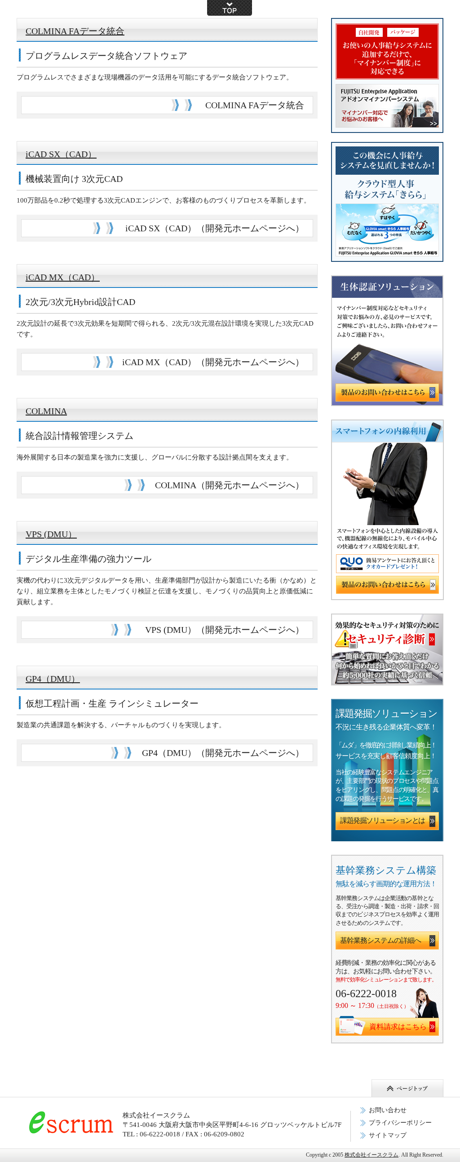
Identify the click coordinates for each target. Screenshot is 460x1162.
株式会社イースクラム (371, 1155)
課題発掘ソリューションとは (382, 820)
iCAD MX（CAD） (63, 277)
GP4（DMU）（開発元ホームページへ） (223, 753)
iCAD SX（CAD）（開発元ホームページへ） (214, 228)
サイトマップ (388, 1135)
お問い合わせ (388, 1110)
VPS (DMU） (51, 534)
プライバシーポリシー (400, 1122)
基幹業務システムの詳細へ (380, 940)
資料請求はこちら (398, 1026)
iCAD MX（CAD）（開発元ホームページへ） (213, 362)
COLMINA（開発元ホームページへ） (229, 485)
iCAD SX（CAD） (61, 154)
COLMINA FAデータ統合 (75, 31)
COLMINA (46, 411)
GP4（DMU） (53, 679)
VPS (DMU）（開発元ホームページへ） (224, 630)
